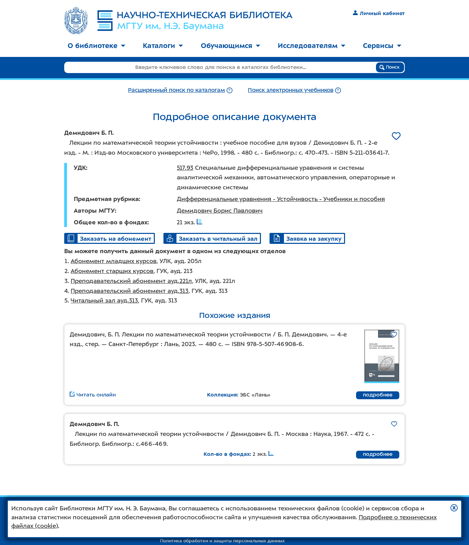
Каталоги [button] (159, 45)
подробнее (377, 395)
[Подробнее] (229, 90)
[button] (454, 507)
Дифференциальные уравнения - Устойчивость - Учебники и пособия (281, 199)
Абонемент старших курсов (112, 271)
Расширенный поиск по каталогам (176, 90)
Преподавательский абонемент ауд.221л (131, 281)
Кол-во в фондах (227, 454)
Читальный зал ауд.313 (104, 300)
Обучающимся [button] (226, 45)
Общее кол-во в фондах (110, 222)
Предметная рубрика (106, 199)
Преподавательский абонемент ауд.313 (129, 291)
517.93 (185, 168)
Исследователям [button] (308, 45)
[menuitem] (96, 46)
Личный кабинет (382, 13)
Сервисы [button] (378, 45)
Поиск (392, 67)
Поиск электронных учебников (290, 90)
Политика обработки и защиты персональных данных (222, 540)
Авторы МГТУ (94, 211)
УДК (80, 168)
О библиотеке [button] (92, 45)
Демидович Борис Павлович (220, 211)
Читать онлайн (96, 395)
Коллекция (222, 395)
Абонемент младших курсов (114, 261)
